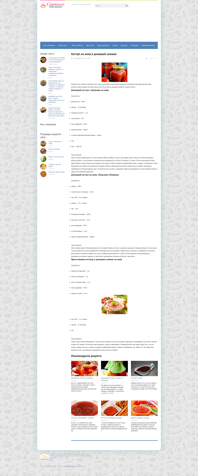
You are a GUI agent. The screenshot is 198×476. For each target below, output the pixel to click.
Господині (134, 45)
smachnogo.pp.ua (70, 466)
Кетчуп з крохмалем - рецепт (82, 418)
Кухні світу (62, 45)
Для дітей (90, 45)
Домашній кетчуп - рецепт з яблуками (112, 379)
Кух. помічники (49, 45)
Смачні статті (74, 380)
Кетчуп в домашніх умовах (111, 418)
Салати (115, 45)
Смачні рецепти (103, 45)
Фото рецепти (77, 45)
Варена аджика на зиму (140, 418)
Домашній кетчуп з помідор (82, 378)
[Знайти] (127, 6)
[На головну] (52, 5)
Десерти (124, 45)
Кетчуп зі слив (136, 378)
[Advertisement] (99, 26)
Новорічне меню (148, 45)
